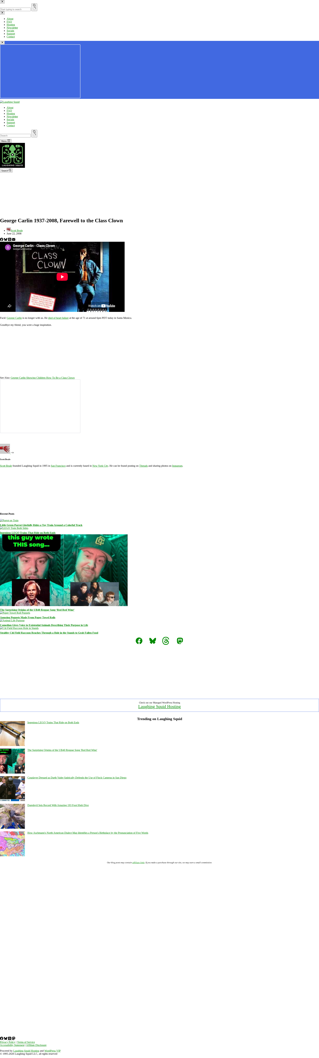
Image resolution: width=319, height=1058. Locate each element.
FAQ (9, 110)
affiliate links (138, 862)
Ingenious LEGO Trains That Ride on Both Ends (27, 532)
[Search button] (34, 133)
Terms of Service (26, 1042)
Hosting (11, 113)
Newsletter (12, 116)
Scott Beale (6, 465)
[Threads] (10, 240)
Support (11, 122)
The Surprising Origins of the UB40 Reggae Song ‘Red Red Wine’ (37, 609)
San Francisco (58, 465)
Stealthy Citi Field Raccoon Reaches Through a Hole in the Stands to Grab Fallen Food (49, 632)
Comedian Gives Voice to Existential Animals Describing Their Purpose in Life (44, 625)
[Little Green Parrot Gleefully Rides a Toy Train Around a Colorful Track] (9, 520)
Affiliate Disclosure (36, 1045)
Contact (11, 125)
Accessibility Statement (12, 1045)
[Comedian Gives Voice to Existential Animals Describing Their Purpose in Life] (12, 620)
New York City (100, 465)
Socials (10, 119)
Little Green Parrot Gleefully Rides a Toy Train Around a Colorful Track (41, 525)
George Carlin (14, 318)
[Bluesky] (6, 240)
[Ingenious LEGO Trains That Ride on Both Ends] (14, 528)
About (10, 107)
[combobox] (15, 135)
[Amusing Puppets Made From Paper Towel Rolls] (15, 612)
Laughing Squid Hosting (159, 706)
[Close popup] (2, 42)
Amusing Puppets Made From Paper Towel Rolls (27, 617)
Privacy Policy (7, 1042)
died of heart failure (58, 318)
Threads (143, 465)
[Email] (13, 240)
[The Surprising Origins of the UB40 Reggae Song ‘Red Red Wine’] (64, 605)
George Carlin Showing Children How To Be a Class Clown (43, 377)
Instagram (177, 465)
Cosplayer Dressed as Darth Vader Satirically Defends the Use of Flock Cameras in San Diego (76, 777)
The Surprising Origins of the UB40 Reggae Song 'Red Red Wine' (62, 750)
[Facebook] (2, 240)
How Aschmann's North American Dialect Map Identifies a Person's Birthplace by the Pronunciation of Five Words (87, 832)
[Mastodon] (13, 1039)
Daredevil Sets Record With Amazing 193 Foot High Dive (58, 805)
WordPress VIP (52, 1050)
